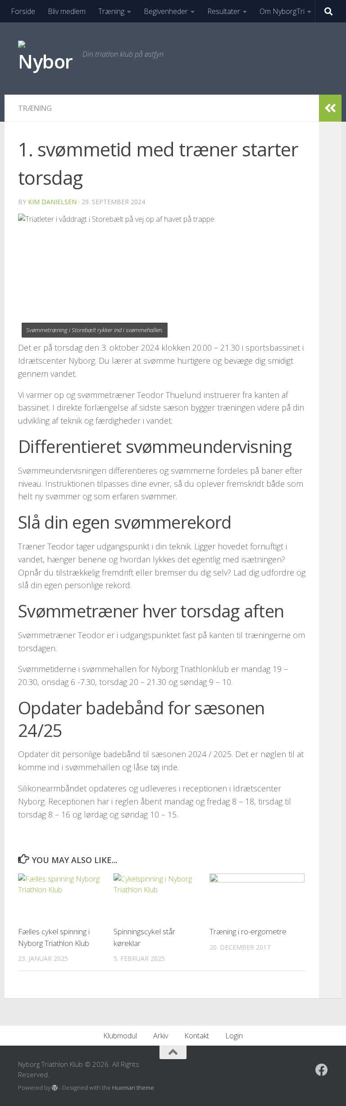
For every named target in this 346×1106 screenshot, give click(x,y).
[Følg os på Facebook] (321, 1070)
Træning (111, 11)
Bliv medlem (67, 11)
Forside (23, 11)
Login (234, 1036)
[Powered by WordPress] (55, 1088)
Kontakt (196, 1036)
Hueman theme (133, 1087)
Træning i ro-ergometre (248, 931)
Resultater (223, 11)
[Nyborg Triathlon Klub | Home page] (45, 59)
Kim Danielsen (52, 201)
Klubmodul (120, 1036)
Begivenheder (166, 11)
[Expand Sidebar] (330, 108)
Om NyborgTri (282, 11)
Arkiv (160, 1036)
